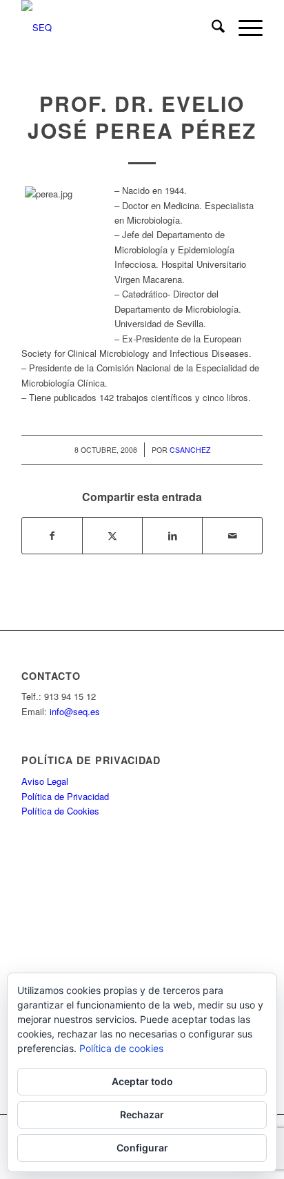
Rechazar (142, 1114)
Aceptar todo (142, 1081)
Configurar (142, 1147)
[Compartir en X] (112, 536)
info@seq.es (75, 711)
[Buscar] (211, 27)
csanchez (190, 450)
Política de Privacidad (65, 796)
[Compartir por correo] (232, 536)
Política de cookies (121, 1048)
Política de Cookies (60, 810)
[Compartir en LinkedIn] (172, 536)
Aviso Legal (44, 781)
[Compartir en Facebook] (52, 536)
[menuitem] (211, 27)
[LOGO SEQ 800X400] (117, 27)
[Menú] (244, 27)
